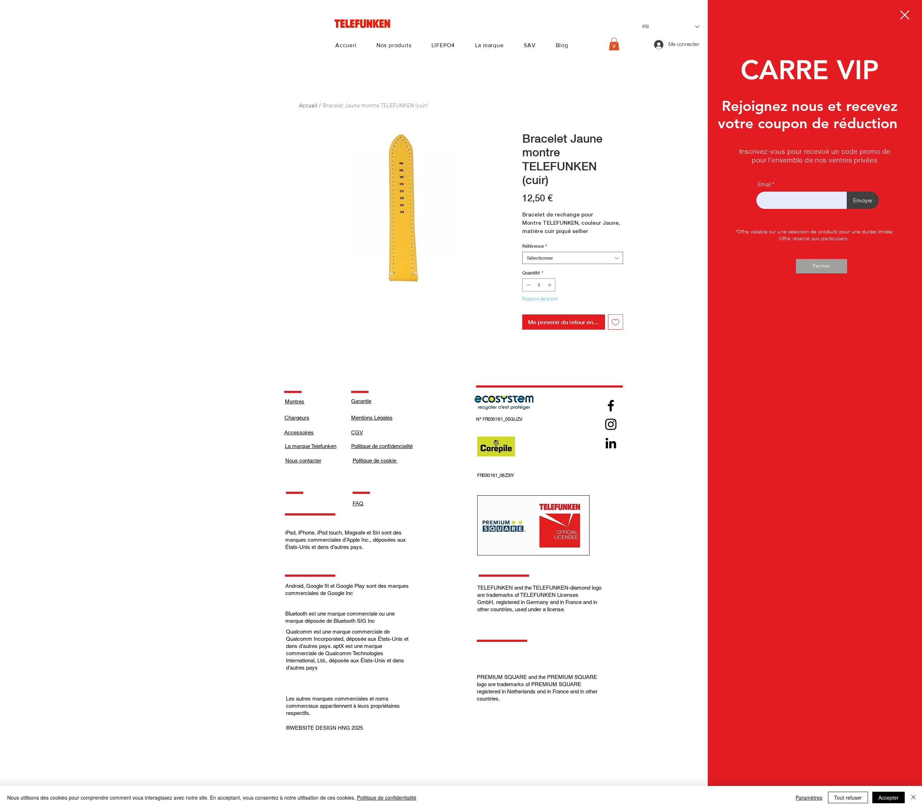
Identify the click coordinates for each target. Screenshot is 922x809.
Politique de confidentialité (386, 797)
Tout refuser (848, 797)
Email (764, 184)
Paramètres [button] (809, 797)
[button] (904, 15)
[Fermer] (913, 797)
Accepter (888, 797)
